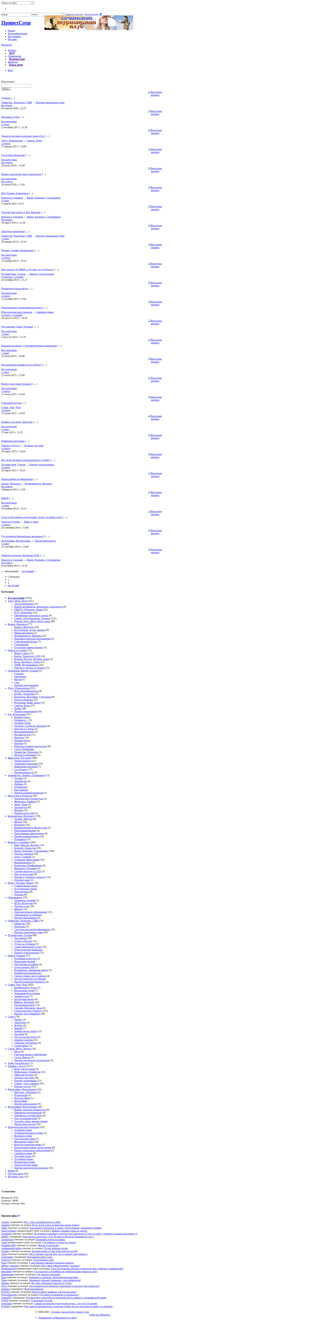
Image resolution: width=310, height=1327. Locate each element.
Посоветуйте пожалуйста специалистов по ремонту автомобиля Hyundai (66, 1297)
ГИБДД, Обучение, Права (28, 609)
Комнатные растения (25, 766)
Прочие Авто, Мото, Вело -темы (32, 621)
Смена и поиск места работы (30, 976)
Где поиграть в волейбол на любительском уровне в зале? (66, 1271)
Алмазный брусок (11, 403)
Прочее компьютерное (26, 836)
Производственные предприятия (32, 638)
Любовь (18, 784)
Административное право (28, 1133)
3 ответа (5, 391)
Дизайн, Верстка (23, 819)
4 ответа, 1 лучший (11, 315)
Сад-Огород (20, 769)
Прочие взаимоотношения (28, 792)
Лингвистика (21, 891)
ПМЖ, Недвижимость (26, 665)
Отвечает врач (22, 880)
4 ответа (5, 410)
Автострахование (23, 603)
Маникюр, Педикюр (25, 868)
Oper (3, 1262)
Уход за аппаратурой (25, 1118)
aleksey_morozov (10, 1265)
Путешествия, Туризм (13, 274)
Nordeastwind (8, 1268)
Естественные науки (25, 888)
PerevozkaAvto (9, 1294)
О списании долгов (41, 1300)
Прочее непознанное (25, 1103)
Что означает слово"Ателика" (17, 326)
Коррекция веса (22, 862)
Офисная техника (24, 1074)
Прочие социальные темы (50, 102)
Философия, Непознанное (22, 1089)
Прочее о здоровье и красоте (30, 877)
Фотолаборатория (17, 33)
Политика (19, 926)
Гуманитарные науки (25, 885)
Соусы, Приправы (24, 749)
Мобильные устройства (27, 1072)
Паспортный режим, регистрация (32, 1147)
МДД (12, 53)
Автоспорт (20, 1022)
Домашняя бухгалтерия (27, 993)
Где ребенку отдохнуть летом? (59, 1242)
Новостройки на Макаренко (16, 479)
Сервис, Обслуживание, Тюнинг (32, 618)
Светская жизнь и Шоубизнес (30, 1054)
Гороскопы (20, 676)
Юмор (11, 1170)
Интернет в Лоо (10, 117)
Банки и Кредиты (24, 627)
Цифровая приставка (12, 441)
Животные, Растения (19, 758)
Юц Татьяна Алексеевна (14, 193)
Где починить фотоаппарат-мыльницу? (22, 536)
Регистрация (91, 14)
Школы (18, 909)
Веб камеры (14, 36)
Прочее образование (25, 917)
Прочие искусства (24, 813)
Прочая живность (24, 772)
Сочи (16, 23)
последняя (13, 585)
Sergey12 (6, 1260)
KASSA (5, 1291)
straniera (155, 95)
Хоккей (18, 1028)
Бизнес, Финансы (11, 483)
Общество (19, 923)
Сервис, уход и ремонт (26, 1083)
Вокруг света (31, 521)
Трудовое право (22, 1156)
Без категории (9, 121)
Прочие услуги (22, 1086)
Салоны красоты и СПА (27, 871)
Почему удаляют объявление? (17, 250)
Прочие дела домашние (27, 1013)
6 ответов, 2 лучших (12, 277)
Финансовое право (24, 1162)
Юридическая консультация (16, 312)
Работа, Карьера (16, 955)
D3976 (4, 1300)
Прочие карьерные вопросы (29, 981)
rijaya (4, 1254)
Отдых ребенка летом (56, 1248)
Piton (4, 1277)
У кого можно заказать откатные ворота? (51, 1262)
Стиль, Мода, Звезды (19, 1048)
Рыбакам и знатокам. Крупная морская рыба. (54, 1277)
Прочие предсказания (26, 685)
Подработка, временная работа (31, 970)
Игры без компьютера (26, 691)
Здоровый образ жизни (27, 859)
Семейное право (45, 312)
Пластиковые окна (43, 1260)
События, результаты (25, 1042)
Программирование (25, 830)
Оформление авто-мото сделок (31, 615)
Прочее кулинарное (25, 755)
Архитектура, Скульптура (28, 798)
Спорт (11, 1016)
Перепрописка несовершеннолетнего (21, 307)
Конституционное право (27, 1144)
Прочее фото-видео (45, 540)
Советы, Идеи (34, 140)
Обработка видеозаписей (28, 1112)
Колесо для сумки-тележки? (16, 383)
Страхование (21, 644)
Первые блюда (22, 740)
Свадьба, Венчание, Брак (28, 1008)
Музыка (18, 810)
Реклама (12, 39)
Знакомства (20, 781)
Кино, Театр (21, 804)
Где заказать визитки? (48, 1274)
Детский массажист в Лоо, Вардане (20, 212)
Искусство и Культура (20, 795)
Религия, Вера (22, 1098)
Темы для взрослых (18, 1063)
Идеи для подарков (24, 1069)
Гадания (18, 673)
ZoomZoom (7, 1239)
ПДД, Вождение (23, 612)
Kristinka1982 (8, 1245)
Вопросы (13, 62)
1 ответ (5, 124)
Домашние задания (24, 900)
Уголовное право (23, 1159)
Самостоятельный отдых (27, 947)
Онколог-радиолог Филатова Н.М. (20, 555)
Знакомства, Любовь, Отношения (26, 775)
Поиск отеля (16, 64)
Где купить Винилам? (13, 155)
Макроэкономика (23, 633)
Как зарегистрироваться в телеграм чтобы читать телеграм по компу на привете (68, 1306)
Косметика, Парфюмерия (28, 865)
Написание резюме (24, 961)
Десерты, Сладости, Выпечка (30, 726)
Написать (6, 44)
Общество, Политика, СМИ (16, 102)
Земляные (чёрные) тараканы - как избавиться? (55, 1280)
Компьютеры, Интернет (21, 816)
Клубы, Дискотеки (24, 694)
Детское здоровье (23, 853)
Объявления (14, 56)
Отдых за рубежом (24, 944)
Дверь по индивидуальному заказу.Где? (23, 136)
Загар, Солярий (22, 856)
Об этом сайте (15, 1173)
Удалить (5, 98)
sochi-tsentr (7, 1257)
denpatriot (6, 1271)
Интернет (19, 824)
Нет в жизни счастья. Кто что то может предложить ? (58, 1254)
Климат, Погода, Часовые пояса (31, 659)
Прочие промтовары (25, 1080)
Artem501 (6, 1297)
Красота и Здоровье (12, 197)
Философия (20, 1101)
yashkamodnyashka (11, 1248)
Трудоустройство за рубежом (30, 978)
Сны (16, 682)
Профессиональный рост (28, 973)
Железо (18, 821)
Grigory (5, 1222)
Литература (20, 807)
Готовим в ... (21, 720)
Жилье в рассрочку (48, 1245)
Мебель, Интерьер (24, 1002)
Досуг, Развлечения (12, 140)
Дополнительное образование (30, 912)
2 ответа (5, 143)
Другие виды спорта (25, 1037)
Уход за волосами (23, 874)
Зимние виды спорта (25, 1031)
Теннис (18, 1019)
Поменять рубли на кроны (50, 1239)
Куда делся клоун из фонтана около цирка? (55, 1225)
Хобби (17, 708)
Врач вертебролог (34, 1289)
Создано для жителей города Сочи (70, 1312)
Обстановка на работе (26, 964)
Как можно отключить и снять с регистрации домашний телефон (66, 1228)
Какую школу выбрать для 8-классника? (54, 1291)
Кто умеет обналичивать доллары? (61, 1265)
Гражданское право (24, 1138)
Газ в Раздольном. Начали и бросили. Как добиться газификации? (87, 1268)
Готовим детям (22, 723)
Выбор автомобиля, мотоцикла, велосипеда (38, 606)
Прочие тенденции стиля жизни (32, 1060)
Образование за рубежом (28, 915)
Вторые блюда (22, 717)
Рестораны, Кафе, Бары (27, 702)
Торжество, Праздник (26, 752)
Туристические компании (28, 949)
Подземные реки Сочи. (40, 1257)
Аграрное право (23, 1130)
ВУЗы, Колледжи (23, 903)
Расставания (21, 790)
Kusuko (5, 1251)
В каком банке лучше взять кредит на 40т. (55, 1251)
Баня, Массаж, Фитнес (26, 845)
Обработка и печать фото (28, 1115)
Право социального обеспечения (32, 1150)
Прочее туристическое (41, 274)
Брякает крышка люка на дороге (69, 1230)
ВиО (10, 70)
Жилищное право (24, 1141)
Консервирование (24, 731)
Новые (11, 30)
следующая (27, 571)
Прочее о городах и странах (29, 667)
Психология (20, 1095)
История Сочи (17, 59)
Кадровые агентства (25, 958)
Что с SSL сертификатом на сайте (42, 1222)
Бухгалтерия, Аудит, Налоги (29, 630)
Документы (20, 938)
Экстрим (19, 1034)
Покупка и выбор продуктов (30, 746)
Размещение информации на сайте (58, 1317)
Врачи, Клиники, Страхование (44, 197)
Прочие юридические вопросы (31, 1167)
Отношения (20, 787)
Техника (18, 894)
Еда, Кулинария (16, 714)
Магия (17, 679)
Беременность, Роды (25, 987)
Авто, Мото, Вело (17, 601)
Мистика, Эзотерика (25, 1092)
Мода (17, 1051)
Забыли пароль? (74, 14)
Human (5, 1283)
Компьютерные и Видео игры (30, 827)
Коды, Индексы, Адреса (27, 662)
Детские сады (21, 906)
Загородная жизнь (24, 999)
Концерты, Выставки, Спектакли (32, 696)
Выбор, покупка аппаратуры (30, 1109)
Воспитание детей (24, 990)
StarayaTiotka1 (9, 1230)
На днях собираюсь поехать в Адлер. (51, 1283)
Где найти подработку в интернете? (59, 1294)
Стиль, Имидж (22, 1057)
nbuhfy (5, 1236)
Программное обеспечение (29, 833)
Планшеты (20, 839)
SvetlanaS (6, 1233)
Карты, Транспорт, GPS (27, 656)
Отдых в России (23, 941)
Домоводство (21, 996)
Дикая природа (22, 760)
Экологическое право (26, 1165)
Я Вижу (12, 50)
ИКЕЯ (4, 498)
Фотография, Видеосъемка (16, 540)
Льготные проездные (13, 231)
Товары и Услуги (10, 445)
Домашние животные (26, 763)
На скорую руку (23, 734)
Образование (15, 897)
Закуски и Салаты (24, 728)
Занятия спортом (23, 1040)
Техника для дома (33, 445)
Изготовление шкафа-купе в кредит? (21, 364)
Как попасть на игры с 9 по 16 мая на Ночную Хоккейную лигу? (58, 1236)
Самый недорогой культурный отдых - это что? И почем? (66, 1303)
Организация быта (24, 1005)
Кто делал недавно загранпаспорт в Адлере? (25, 460)
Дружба (18, 778)
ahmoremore (7, 1274)
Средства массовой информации (32, 929)
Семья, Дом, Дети (11, 407)
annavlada (6, 1303)
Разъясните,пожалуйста (14, 288)
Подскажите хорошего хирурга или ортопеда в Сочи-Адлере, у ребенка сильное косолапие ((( (85, 1233)
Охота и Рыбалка (23, 699)
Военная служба (23, 1135)
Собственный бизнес (25, 641)
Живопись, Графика (25, 801)
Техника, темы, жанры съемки (31, 1121)
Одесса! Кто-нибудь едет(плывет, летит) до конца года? (31, 517)
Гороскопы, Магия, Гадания (23, 670)
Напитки (19, 737)
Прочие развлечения (25, 711)
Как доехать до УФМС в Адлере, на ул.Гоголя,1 (27, 269)
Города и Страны (10, 521)
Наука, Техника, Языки (20, 883)
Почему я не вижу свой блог (17, 422)
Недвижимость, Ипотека (38, 483)
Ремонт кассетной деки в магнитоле (21, 174)
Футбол (18, 1025)
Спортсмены (21, 1045)
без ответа (6, 105)
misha (4, 1228)
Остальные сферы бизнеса (28, 647)
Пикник (18, 743)
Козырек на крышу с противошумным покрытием (29, 345)
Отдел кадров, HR (24, 967)
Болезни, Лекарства (25, 848)
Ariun (4, 1242)
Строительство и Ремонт (27, 1010)
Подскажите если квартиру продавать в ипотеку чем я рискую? (64, 1286)
